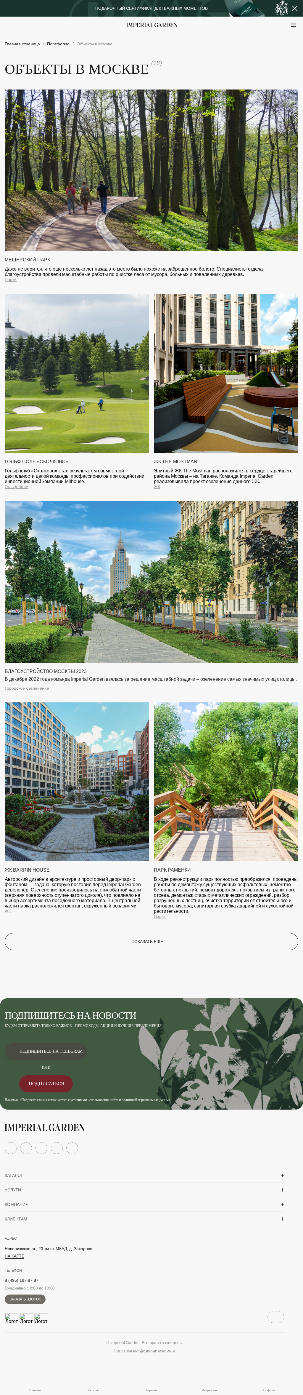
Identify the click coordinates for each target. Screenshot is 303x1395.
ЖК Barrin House (27, 870)
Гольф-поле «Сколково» (36, 461)
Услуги (13, 1190)
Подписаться (46, 1083)
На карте (14, 1256)
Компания (16, 1204)
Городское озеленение (27, 688)
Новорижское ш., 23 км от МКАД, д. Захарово (48, 1248)
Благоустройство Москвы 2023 (46, 671)
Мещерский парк (27, 259)
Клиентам (16, 1219)
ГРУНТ (20, 39)
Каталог (14, 1175)
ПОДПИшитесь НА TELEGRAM (51, 1051)
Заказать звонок (25, 1299)
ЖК (157, 486)
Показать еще (147, 941)
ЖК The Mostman (175, 461)
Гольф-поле (16, 486)
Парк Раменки (172, 870)
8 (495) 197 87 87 (21, 1280)
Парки (11, 279)
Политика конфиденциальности (144, 1350)
